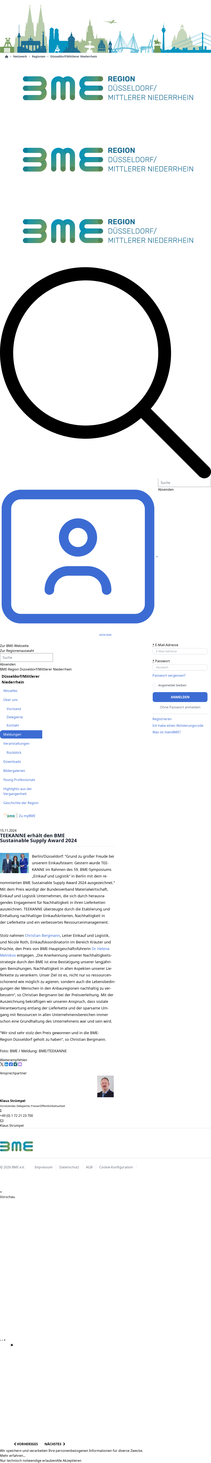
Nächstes (54, 1444)
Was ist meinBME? (166, 732)
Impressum (44, 1167)
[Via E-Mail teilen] (20, 1064)
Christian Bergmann (42, 935)
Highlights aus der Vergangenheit (17, 791)
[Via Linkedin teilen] (6, 1064)
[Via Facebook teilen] (11, 1064)
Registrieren (162, 719)
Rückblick (14, 752)
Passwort (161, 661)
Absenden (8, 664)
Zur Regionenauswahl (17, 650)
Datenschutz (69, 1167)
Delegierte (15, 717)
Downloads (12, 761)
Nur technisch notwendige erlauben (28, 1460)
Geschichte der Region (21, 803)
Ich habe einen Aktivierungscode (177, 725)
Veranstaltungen (16, 743)
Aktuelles (10, 690)
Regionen (38, 56)
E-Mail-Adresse (165, 645)
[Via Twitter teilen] (2, 1064)
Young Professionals (19, 779)
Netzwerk (20, 56)
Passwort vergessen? (168, 675)
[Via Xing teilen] (15, 1064)
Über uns (10, 699)
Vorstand (14, 709)
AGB (89, 1167)
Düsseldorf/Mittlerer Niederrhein (73, 56)
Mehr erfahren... (13, 1455)
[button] (105, 372)
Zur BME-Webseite (14, 645)
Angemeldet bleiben (172, 685)
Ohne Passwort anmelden (180, 707)
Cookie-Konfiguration (116, 1167)
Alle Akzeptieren (68, 1460)
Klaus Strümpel (12, 1125)
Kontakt (13, 725)
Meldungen (12, 734)
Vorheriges (27, 1444)
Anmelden (180, 697)
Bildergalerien (14, 770)
